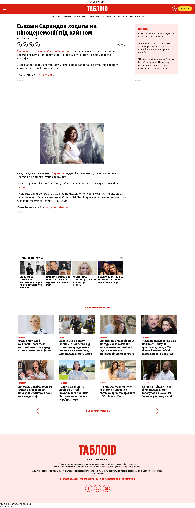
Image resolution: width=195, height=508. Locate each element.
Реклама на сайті (69, 479)
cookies (27, 504)
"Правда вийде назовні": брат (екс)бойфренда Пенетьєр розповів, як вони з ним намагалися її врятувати (156, 63)
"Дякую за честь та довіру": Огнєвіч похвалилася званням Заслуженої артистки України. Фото (73, 393)
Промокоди (128, 479)
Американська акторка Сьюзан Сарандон (43, 51)
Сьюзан (22, 187)
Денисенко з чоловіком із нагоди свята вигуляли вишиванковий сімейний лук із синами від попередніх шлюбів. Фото (117, 347)
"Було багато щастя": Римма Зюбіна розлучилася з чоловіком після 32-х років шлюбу (154, 48)
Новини (143, 29)
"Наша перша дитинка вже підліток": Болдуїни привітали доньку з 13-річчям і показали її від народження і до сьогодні (158, 347)
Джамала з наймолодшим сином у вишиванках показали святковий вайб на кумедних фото (35, 391)
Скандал (67, 17)
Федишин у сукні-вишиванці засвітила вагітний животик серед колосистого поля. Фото (34, 345)
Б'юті (84, 17)
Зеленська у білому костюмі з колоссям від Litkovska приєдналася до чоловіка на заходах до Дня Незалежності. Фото (76, 347)
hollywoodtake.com (56, 207)
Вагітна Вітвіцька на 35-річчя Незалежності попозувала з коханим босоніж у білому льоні (157, 391)
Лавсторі (111, 17)
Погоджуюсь (7, 506)
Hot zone (123, 17)
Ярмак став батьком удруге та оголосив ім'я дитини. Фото (156, 35)
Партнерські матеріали (108, 479)
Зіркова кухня (97, 17)
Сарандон (58, 173)
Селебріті (55, 17)
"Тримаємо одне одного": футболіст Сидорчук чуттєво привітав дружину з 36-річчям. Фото (117, 391)
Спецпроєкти (137, 17)
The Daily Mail (44, 75)
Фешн (77, 17)
